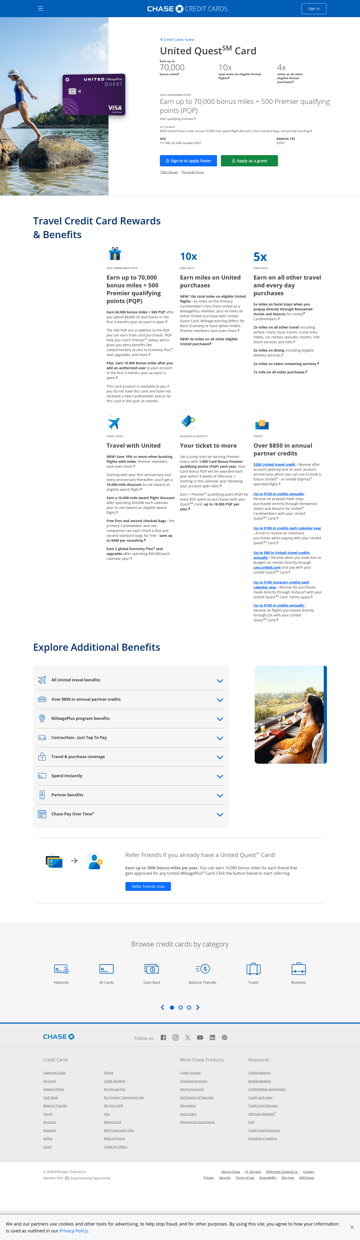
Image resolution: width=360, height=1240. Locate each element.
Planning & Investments (197, 1122)
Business (299, 982)
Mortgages (188, 1105)
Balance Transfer (203, 982)
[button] (352, 1227)
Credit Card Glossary (263, 1105)
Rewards (49, 1130)
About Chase (230, 1171)
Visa (107, 1114)
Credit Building (114, 1081)
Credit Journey (190, 1072)
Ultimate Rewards (262, 1114)
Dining (108, 1072)
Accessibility (267, 1177)
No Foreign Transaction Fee (124, 1097)
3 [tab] (189, 1007)
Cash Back (152, 982)
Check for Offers (115, 1146)
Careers (308, 1171)
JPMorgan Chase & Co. (282, 1171)
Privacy (209, 1177)
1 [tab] (171, 1007)
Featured (62, 982)
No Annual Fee (114, 1089)
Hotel (47, 1146)
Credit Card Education (264, 1130)
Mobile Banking (259, 1081)
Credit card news (260, 1097)
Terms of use (245, 1177)
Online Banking (259, 1072)
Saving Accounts (192, 1089)
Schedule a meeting (262, 1138)
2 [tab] (180, 1007)
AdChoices (306, 1177)
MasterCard (112, 1122)
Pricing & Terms (193, 172)
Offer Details (169, 172)
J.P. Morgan (253, 1171)
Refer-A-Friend (114, 1138)
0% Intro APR (113, 1105)
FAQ (251, 1122)
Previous (162, 1007)
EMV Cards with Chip (119, 1130)
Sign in (317, 8)
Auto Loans (188, 1114)
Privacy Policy (74, 1231)
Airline (47, 1138)
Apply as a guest (257, 162)
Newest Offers (53, 1089)
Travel (255, 982)
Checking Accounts (193, 1081)
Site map (287, 1177)
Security (225, 1177)
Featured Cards (54, 1072)
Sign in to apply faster (194, 162)
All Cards (107, 982)
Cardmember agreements (267, 1089)
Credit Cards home (178, 39)
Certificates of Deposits (197, 1097)
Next (197, 1007)
